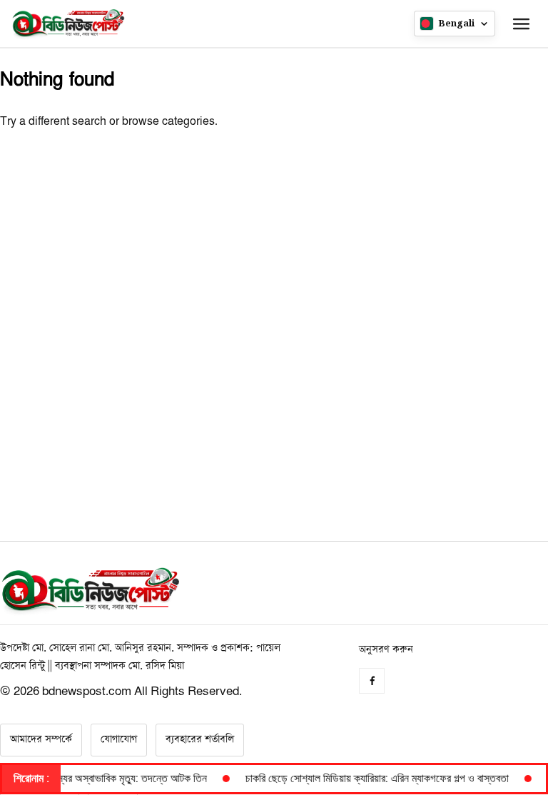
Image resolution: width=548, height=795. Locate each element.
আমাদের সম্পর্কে (41, 739)
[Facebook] (372, 681)
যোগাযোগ (119, 739)
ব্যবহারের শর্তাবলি (200, 739)
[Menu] (521, 23)
